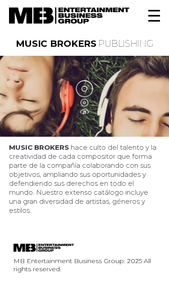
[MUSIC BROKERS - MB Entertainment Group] (69, 16)
